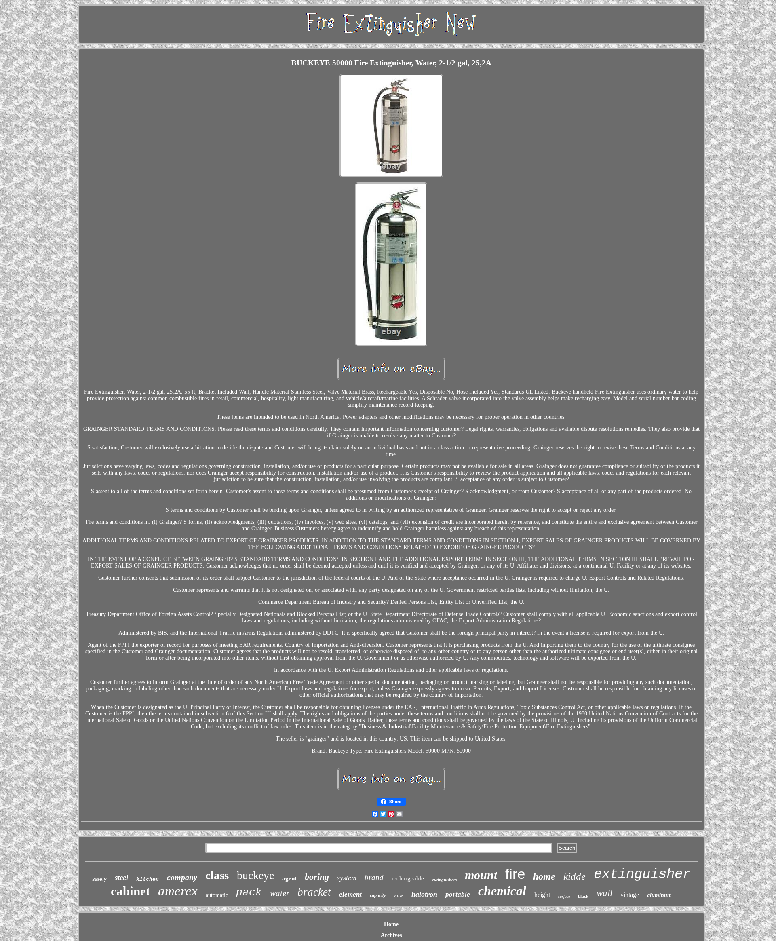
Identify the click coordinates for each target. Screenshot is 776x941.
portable (457, 894)
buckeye (255, 875)
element (350, 894)
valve (398, 895)
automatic (217, 895)
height (542, 894)
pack (249, 892)
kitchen (147, 879)
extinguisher (642, 874)
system (346, 877)
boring (317, 876)
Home (391, 924)
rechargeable (408, 878)
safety (99, 879)
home (544, 876)
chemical (502, 891)
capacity (378, 895)
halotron (424, 894)
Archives (391, 935)
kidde (574, 876)
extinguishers (444, 879)
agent (289, 878)
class (217, 875)
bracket (314, 892)
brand (374, 877)
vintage (629, 894)
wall (604, 893)
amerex (178, 891)
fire (515, 874)
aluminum (659, 895)
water (279, 893)
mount (481, 875)
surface (564, 896)
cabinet (130, 891)
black (583, 896)
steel (121, 877)
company (182, 877)
